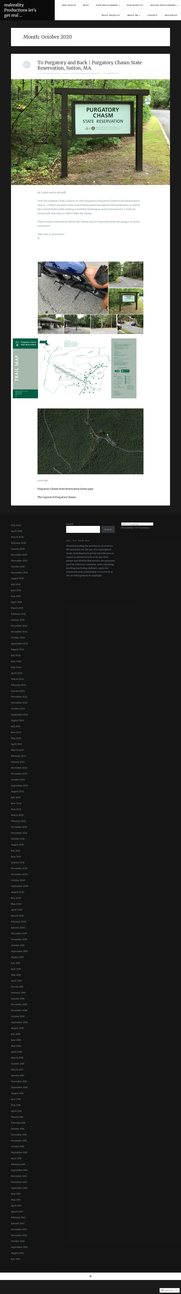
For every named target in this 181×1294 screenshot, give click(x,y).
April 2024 (16, 673)
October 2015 (17, 1146)
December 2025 (19, 554)
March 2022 (17, 815)
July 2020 (16, 898)
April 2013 (16, 1205)
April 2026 (16, 531)
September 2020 (19, 886)
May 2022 (16, 809)
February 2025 (18, 614)
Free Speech (69, 5)
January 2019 (17, 998)
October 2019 (18, 945)
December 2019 (19, 933)
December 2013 (19, 1176)
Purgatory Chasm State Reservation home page (65, 488)
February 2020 (18, 921)
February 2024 (18, 685)
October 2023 (18, 708)
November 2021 (19, 833)
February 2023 (18, 756)
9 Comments (112, 73)
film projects (135, 5)
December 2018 (19, 1004)
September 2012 (19, 1247)
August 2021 (17, 844)
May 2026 (16, 525)
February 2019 (18, 992)
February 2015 (18, 1164)
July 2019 (15, 963)
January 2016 (17, 1128)
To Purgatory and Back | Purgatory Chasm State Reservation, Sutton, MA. (89, 65)
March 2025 (17, 608)
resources (171, 15)
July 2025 (15, 584)
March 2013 (17, 1211)
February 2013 (18, 1217)
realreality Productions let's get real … (20, 10)
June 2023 (16, 732)
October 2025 (18, 566)
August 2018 (17, 1028)
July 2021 (15, 850)
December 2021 (19, 827)
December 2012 (19, 1229)
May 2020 (16, 904)
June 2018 (16, 1040)
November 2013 (19, 1182)
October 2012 (18, 1241)
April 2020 (16, 909)
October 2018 (18, 1016)
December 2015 (19, 1134)
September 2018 (19, 1022)
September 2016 (19, 1087)
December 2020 (19, 868)
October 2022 (18, 779)
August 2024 (17, 649)
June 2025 (16, 590)
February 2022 (18, 821)
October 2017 (17, 1063)
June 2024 (16, 661)
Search (69, 524)
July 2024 (16, 655)
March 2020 (17, 915)
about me (132, 15)
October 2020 (18, 880)
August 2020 (17, 892)
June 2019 (16, 969)
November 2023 (19, 702)
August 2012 (17, 1253)
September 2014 (19, 1170)
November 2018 (19, 1010)
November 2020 (19, 874)
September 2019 (19, 951)
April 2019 (16, 980)
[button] (72, 287)
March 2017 (17, 1069)
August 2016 (17, 1093)
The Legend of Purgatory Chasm (56, 497)
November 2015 (19, 1140)
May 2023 (16, 738)
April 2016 (16, 1111)
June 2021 (16, 856)
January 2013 (17, 1223)
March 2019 (17, 986)
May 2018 (16, 1046)
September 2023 (19, 714)
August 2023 (17, 720)
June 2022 (16, 803)
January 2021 (17, 862)
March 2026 (17, 537)
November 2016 (19, 1081)
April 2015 (16, 1158)
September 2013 (19, 1188)
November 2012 (19, 1235)
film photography (107, 5)
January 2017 (17, 1075)
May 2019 (16, 975)
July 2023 (15, 726)
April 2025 (16, 602)
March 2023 (17, 750)
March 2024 (17, 679)
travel (95, 73)
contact (152, 15)
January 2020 (18, 927)
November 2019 (19, 939)
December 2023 (19, 696)
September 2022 (19, 785)
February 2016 (18, 1122)
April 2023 (16, 744)
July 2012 (15, 1259)
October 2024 (18, 637)
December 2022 (19, 767)
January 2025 (18, 620)
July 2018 (15, 1034)
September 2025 (19, 572)
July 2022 (16, 797)
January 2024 (18, 691)
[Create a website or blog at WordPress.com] (90, 1276)
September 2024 (19, 643)
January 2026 (18, 549)
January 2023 (18, 762)
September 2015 (19, 1152)
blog (86, 5)
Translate (144, 527)
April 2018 (16, 1051)
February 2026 (18, 543)
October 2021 (18, 838)
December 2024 (19, 625)
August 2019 (17, 957)
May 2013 (16, 1199)
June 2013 (16, 1193)
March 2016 (17, 1117)
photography (81, 73)
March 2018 (17, 1057)
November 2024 (19, 631)
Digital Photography (163, 5)
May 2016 (16, 1105)
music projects (111, 15)
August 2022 (17, 791)
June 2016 (16, 1099)
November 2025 (19, 560)
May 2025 (16, 596)
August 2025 (17, 578)
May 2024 (16, 667)
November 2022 (19, 773)
